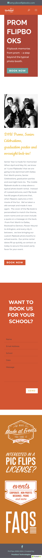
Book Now (17, 70)
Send (32, 390)
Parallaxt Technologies (21, 554)
